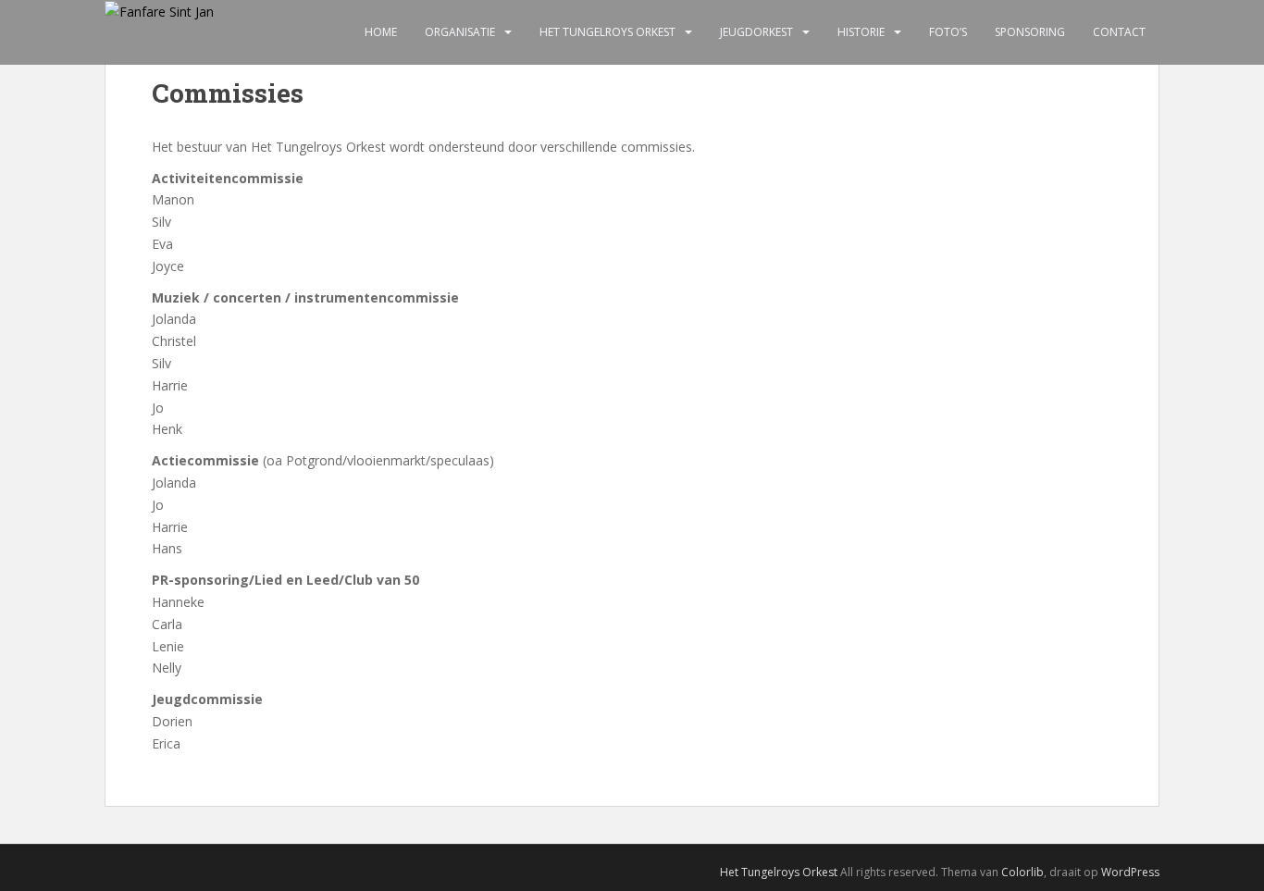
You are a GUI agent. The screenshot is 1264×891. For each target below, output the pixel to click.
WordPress (1130, 872)
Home (381, 32)
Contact (1119, 32)
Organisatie (460, 32)
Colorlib (1022, 872)
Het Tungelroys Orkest (607, 32)
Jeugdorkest (756, 32)
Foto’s (948, 32)
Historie (861, 32)
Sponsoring (1030, 32)
